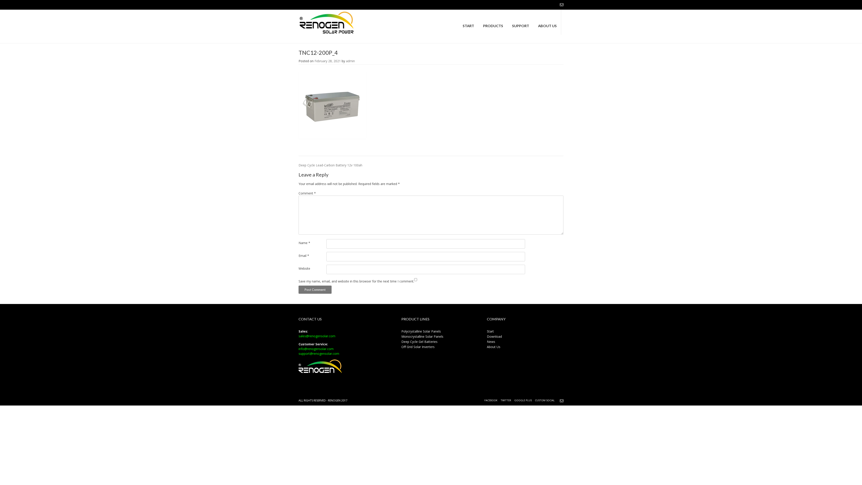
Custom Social (545, 400)
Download (494, 336)
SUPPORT (520, 26)
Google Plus (523, 400)
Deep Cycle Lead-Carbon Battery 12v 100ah (330, 165)
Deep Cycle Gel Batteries (419, 342)
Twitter (506, 400)
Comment (307, 193)
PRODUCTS (493, 26)
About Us (493, 347)
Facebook (490, 400)
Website (304, 268)
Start (490, 331)
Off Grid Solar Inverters (418, 347)
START (468, 26)
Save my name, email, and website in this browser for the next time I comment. (356, 281)
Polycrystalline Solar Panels (421, 331)
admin (350, 61)
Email (304, 256)
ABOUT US (547, 26)
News (491, 342)
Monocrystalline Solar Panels (422, 336)
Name (304, 243)
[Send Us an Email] (561, 4)
